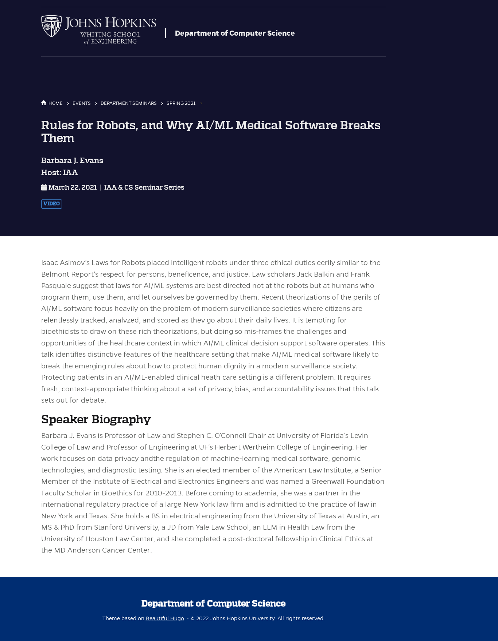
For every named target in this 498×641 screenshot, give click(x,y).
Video (51, 203)
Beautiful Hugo (165, 618)
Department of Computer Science (235, 33)
